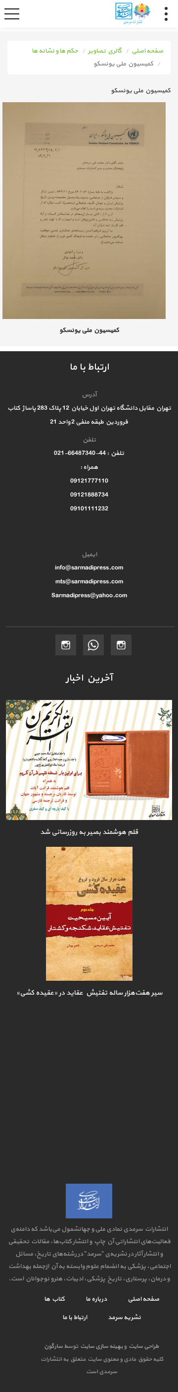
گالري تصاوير (105, 51)
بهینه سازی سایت (101, 1346)
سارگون (54, 1346)
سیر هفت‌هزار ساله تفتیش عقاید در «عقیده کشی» (89, 993)
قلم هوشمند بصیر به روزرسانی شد (89, 832)
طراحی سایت (143, 1346)
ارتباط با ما (74, 1318)
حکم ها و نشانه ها (55, 51)
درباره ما (96, 1299)
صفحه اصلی (147, 51)
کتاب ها (54, 1299)
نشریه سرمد (124, 1318)
